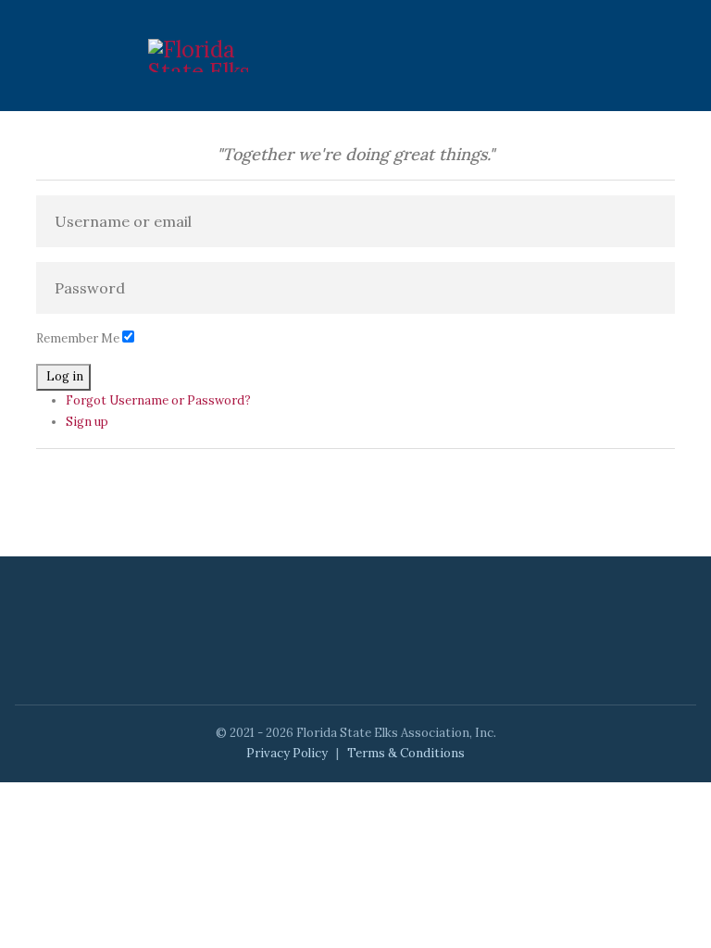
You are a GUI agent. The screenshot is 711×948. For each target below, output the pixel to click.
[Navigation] (555, 55)
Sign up (87, 422)
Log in (64, 376)
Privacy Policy (287, 753)
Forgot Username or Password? (158, 400)
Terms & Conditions (406, 753)
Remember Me (77, 338)
